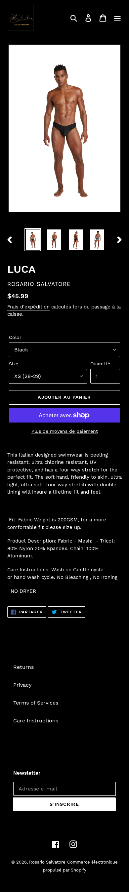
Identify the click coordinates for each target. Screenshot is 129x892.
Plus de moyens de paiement (64, 431)
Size (13, 363)
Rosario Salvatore (47, 862)
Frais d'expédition (28, 307)
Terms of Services (35, 703)
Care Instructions (35, 720)
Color (15, 337)
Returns (23, 667)
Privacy (22, 685)
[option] (33, 239)
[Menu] (117, 18)
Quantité (100, 363)
